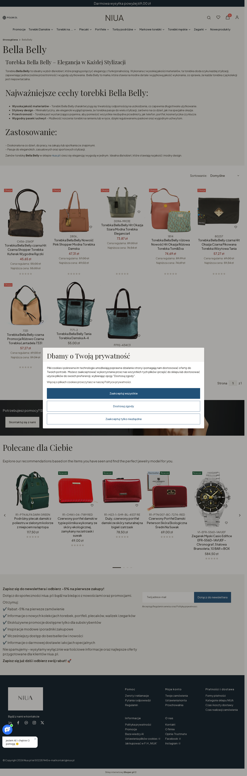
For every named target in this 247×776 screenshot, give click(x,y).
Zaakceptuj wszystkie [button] (124, 393)
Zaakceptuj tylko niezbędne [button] (124, 419)
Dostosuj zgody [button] (123, 406)
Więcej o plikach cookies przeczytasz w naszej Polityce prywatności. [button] (89, 382)
